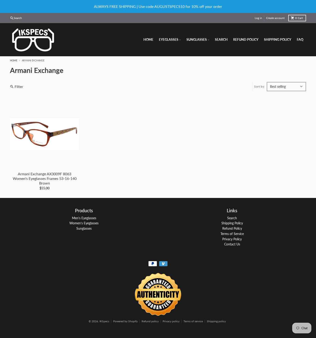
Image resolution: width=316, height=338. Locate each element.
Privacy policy (171, 321)
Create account (275, 18)
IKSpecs (104, 321)
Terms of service (193, 321)
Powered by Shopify (125, 321)
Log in (258, 18)
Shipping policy (216, 321)
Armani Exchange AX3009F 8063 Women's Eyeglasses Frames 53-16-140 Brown (45, 178)
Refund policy (150, 321)
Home (13, 60)
